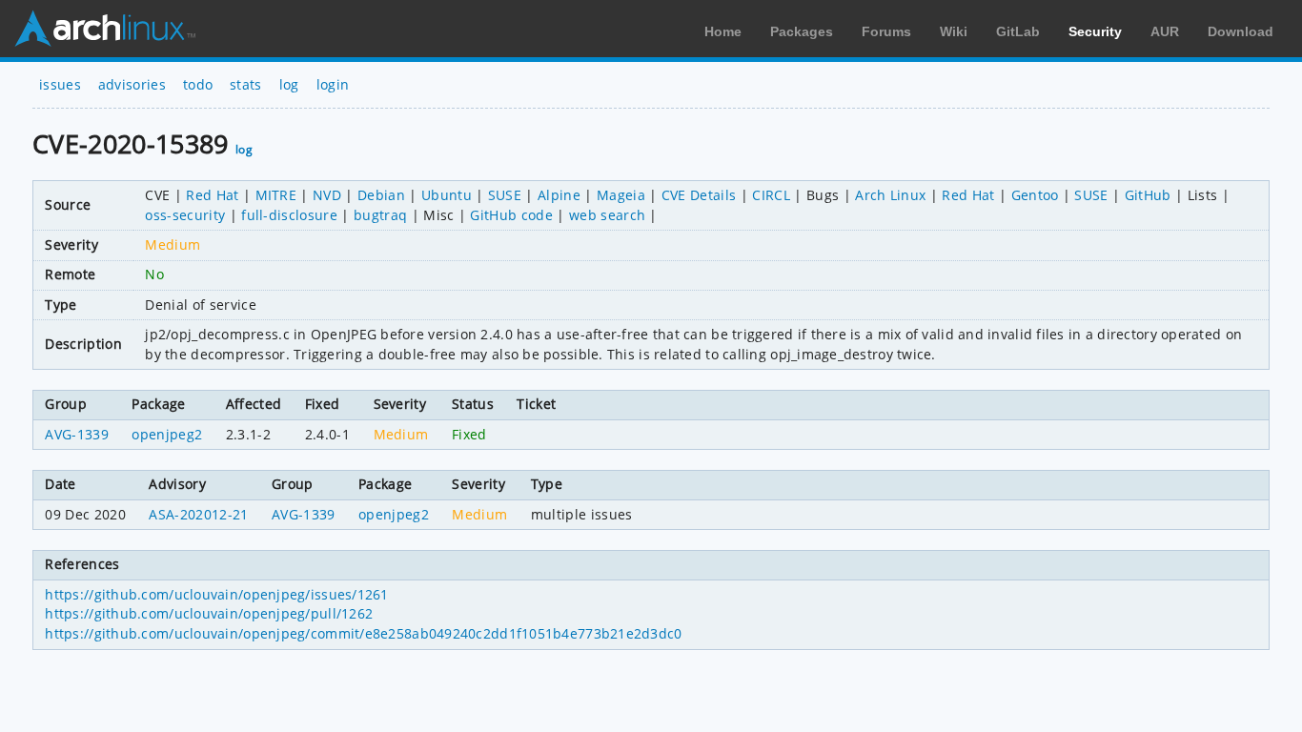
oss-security (185, 215)
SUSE (504, 195)
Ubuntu (446, 195)
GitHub (1148, 195)
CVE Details (699, 195)
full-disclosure (289, 215)
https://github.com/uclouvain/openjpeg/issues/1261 (216, 594)
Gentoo (1035, 195)
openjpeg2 (167, 434)
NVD (327, 195)
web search (607, 215)
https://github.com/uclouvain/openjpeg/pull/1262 (209, 613)
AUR (1164, 31)
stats (246, 84)
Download (1240, 31)
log (289, 84)
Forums (886, 31)
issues (60, 84)
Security (1095, 31)
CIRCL (771, 195)
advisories (132, 84)
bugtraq (380, 215)
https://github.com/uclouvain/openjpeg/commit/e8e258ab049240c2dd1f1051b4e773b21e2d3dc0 (363, 633)
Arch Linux (104, 29)
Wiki (953, 31)
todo (198, 84)
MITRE (276, 195)
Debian (381, 195)
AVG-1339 (77, 434)
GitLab (1018, 31)
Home (723, 31)
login (333, 84)
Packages (801, 31)
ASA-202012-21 (198, 514)
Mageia (621, 195)
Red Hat (212, 195)
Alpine (559, 195)
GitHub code (511, 215)
